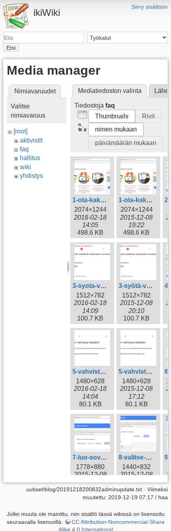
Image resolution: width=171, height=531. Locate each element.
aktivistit (31, 140)
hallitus (30, 157)
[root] (20, 131)
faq (24, 149)
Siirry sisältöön (149, 7)
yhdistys (31, 175)
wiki (25, 167)
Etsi (11, 47)
